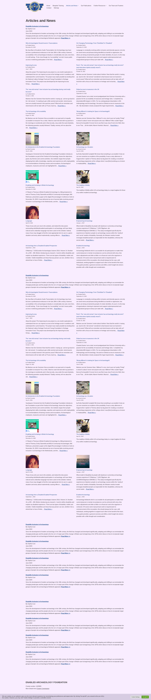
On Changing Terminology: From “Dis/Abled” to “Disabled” (94, 43)
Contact (48, 8)
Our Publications (86, 5)
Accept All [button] (145, 697)
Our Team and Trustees (116, 5)
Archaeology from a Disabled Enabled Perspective (41, 245)
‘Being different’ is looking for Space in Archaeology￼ (93, 111)
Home (48, 5)
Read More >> (65, 38)
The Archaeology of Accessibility (36, 111)
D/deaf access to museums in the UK (87, 89)
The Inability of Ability (83, 185)
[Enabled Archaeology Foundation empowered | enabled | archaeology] (35, 7)
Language (29, 221)
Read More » (58, 59)
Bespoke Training (58, 5)
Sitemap (56, 8)
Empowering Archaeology (84, 221)
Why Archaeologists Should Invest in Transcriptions (41, 43)
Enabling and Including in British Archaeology (40, 185)
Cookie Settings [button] (136, 697)
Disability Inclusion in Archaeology (37, 26)
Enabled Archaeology (83, 245)
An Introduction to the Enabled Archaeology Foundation (43, 147)
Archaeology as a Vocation (84, 147)
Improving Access (31, 65)
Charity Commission (43, 688)
